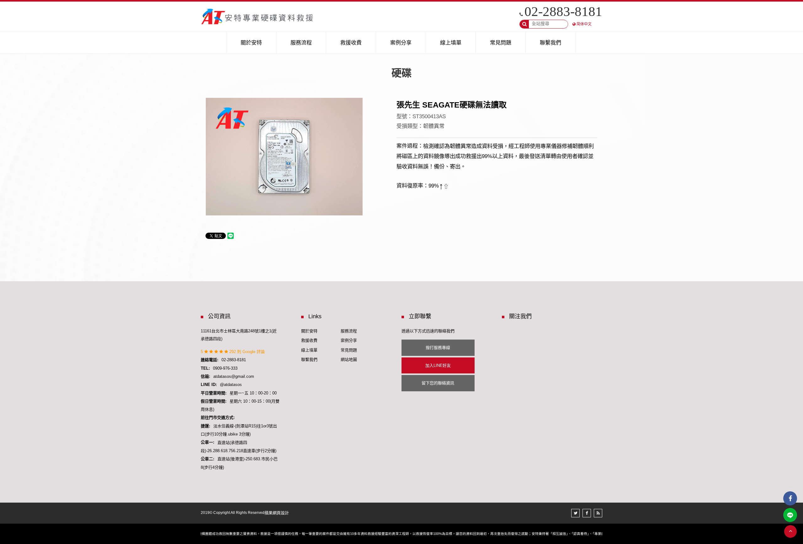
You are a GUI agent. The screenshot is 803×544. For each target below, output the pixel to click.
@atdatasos (231, 384)
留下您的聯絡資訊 (438, 383)
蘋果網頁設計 (276, 512)
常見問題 (349, 350)
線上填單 (309, 350)
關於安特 (309, 331)
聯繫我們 (309, 359)
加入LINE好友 (438, 365)
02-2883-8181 (563, 11)
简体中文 (584, 24)
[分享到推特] (575, 513)
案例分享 (349, 340)
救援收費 (309, 340)
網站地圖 (349, 359)
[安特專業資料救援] (257, 16)
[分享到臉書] (586, 513)
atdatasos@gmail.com (233, 376)
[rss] (598, 513)
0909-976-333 (225, 368)
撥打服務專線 (438, 347)
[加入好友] (790, 515)
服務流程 (349, 331)
